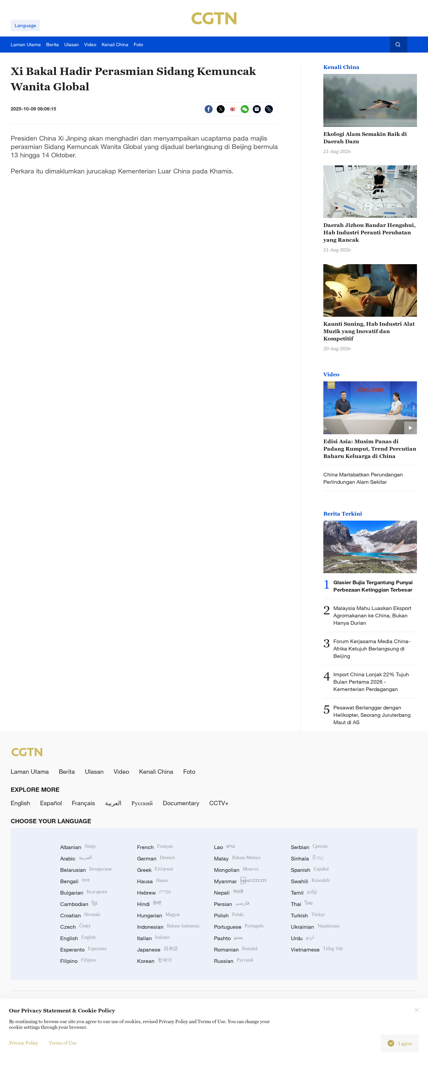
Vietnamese (317, 949)
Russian (233, 961)
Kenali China (341, 67)
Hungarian (158, 915)
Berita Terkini (342, 514)
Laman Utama (30, 771)
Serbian (309, 847)
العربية (113, 803)
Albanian (78, 847)
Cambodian (78, 904)
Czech (75, 926)
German (156, 858)
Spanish (310, 869)
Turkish (308, 915)
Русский (142, 803)
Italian (153, 938)
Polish (229, 915)
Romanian (235, 949)
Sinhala (307, 858)
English (20, 803)
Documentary (181, 803)
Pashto (228, 938)
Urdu (302, 938)
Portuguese (238, 926)
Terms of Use (63, 1043)
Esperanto (83, 949)
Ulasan (94, 771)
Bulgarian (83, 892)
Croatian (80, 915)
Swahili (310, 881)
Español (51, 803)
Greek (155, 869)
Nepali (228, 892)
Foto (189, 771)
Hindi (149, 904)
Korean (154, 961)
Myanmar (240, 881)
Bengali (75, 881)
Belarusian (85, 869)
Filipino (78, 961)
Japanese (157, 949)
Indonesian (168, 926)
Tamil (304, 892)
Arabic (76, 858)
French (155, 847)
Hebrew (154, 892)
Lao (224, 847)
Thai (302, 904)
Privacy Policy (23, 1043)
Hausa (152, 881)
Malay (237, 858)
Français (83, 803)
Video (331, 374)
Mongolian (236, 869)
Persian (231, 904)
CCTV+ (219, 803)
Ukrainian (315, 926)
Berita (67, 771)
